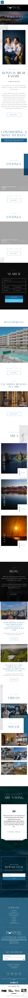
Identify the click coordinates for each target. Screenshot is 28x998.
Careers (14, 910)
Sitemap (14, 979)
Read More (14, 114)
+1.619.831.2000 (8, 937)
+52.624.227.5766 (21, 937)
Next (17, 196)
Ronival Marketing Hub (14, 923)
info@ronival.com (14, 943)
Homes (14, 918)
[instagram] (19, 973)
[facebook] (8, 973)
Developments (14, 915)
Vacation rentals (14, 913)
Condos (14, 920)
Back (11, 196)
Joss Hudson (14, 823)
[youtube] (12, 973)
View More (14, 200)
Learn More (14, 414)
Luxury (14, 917)
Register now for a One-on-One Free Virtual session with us (14, 140)
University (14, 912)
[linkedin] (16, 973)
